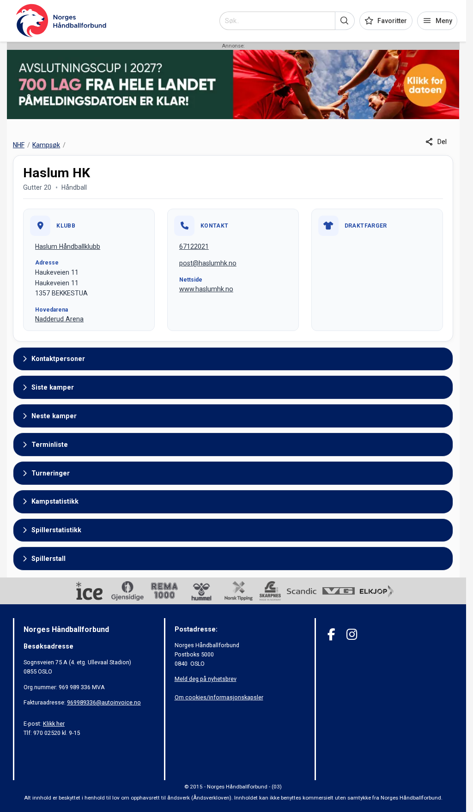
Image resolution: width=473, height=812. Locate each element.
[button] (345, 21)
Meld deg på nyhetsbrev (205, 678)
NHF (18, 145)
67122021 (194, 246)
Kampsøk (46, 145)
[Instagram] (351, 634)
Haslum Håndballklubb (67, 246)
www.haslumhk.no (206, 289)
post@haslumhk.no (207, 263)
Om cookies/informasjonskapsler (219, 697)
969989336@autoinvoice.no (104, 702)
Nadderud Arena (59, 319)
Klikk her (54, 723)
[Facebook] (331, 634)
